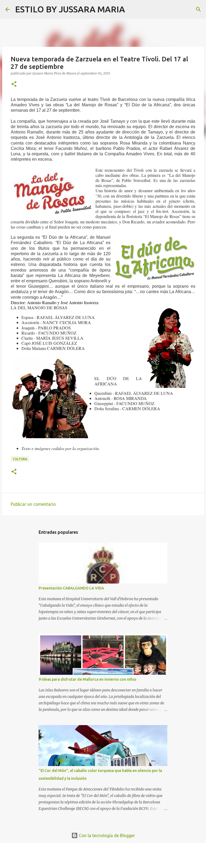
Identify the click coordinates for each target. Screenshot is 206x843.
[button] (14, 84)
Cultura (20, 459)
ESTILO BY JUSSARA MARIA (70, 9)
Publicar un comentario (33, 504)
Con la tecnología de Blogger (106, 835)
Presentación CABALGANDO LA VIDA (71, 588)
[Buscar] (132, 9)
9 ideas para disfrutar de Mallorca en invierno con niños (87, 679)
